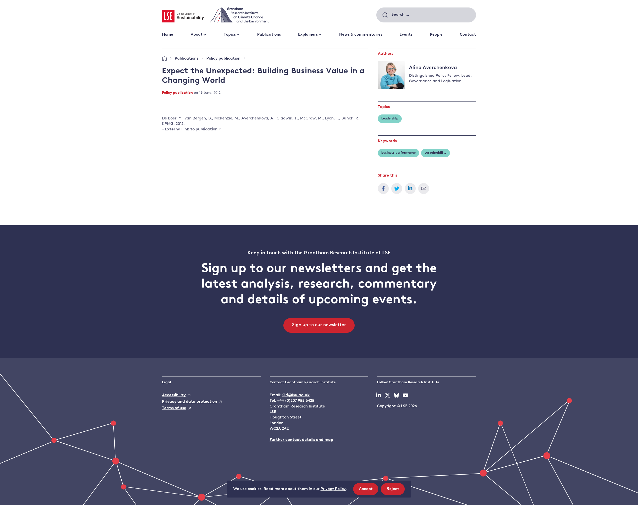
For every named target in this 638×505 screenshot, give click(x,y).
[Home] (164, 59)
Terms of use (174, 408)
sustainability (435, 152)
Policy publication (223, 59)
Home (167, 35)
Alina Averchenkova (433, 67)
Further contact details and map (301, 440)
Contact (468, 35)
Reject (396, 491)
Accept (368, 491)
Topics (230, 35)
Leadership (389, 118)
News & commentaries (360, 35)
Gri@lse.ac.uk (296, 395)
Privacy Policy (333, 489)
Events (405, 35)
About (197, 35)
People (436, 35)
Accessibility (174, 395)
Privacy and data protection (189, 402)
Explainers (308, 35)
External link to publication (191, 129)
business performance (398, 152)
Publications (269, 35)
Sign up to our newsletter (319, 325)
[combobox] (426, 14)
